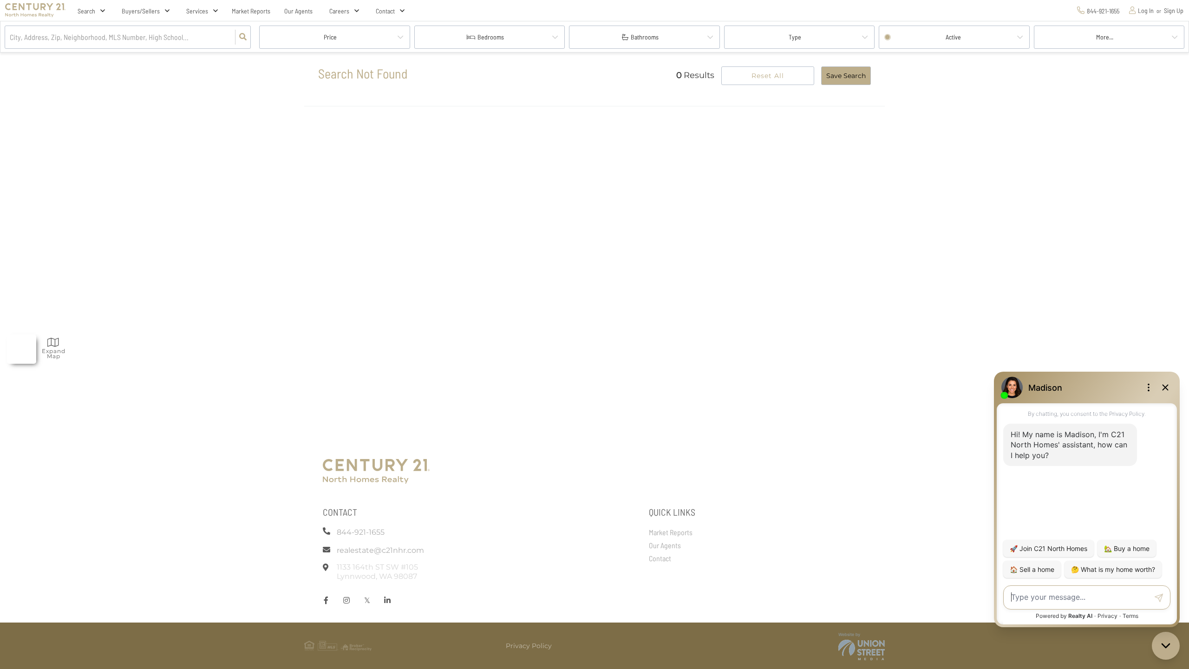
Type (795, 37)
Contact (385, 11)
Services (197, 11)
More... (1104, 37)
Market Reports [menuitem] (251, 11)
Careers (339, 11)
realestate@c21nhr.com (380, 550)
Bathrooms (645, 37)
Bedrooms (490, 37)
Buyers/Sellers (141, 11)
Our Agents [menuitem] (298, 11)
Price (330, 37)
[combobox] (10, 37)
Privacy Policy (529, 646)
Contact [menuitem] (660, 558)
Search (86, 11)
